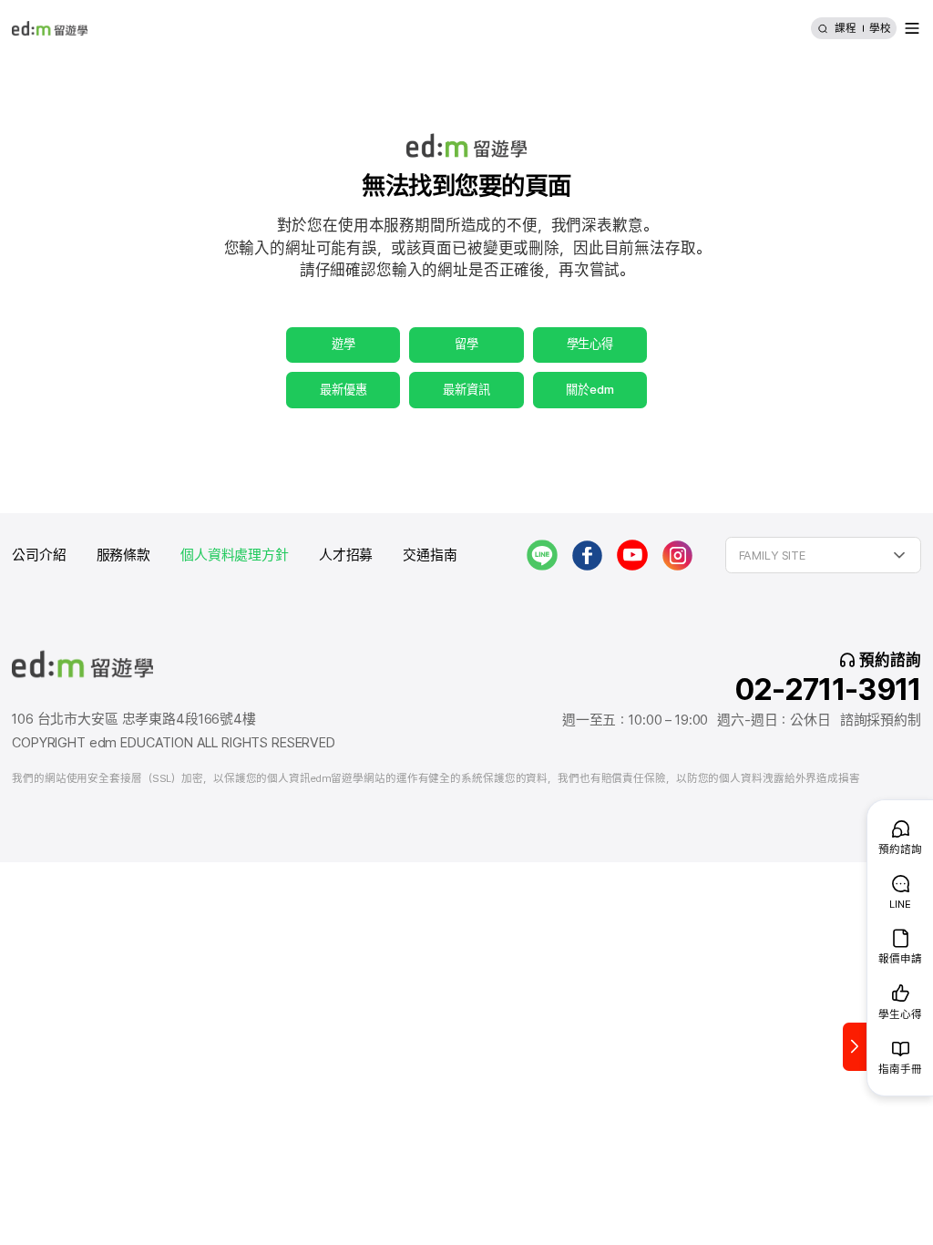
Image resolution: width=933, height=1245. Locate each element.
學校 (880, 28)
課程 (845, 28)
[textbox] (823, 555)
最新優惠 (343, 389)
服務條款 (123, 555)
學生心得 (590, 343)
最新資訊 (466, 389)
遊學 (343, 343)
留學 (466, 343)
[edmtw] (49, 28)
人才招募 (346, 555)
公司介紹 (39, 555)
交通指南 (429, 555)
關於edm (589, 389)
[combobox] (823, 555)
